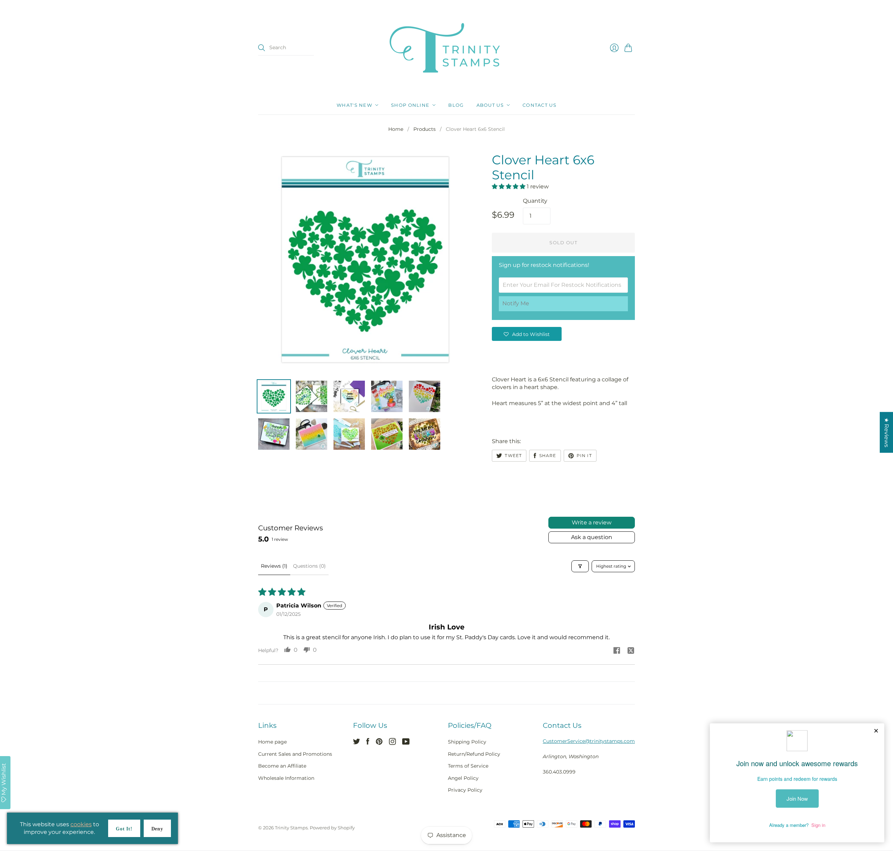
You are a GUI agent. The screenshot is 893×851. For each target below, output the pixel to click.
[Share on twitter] (630, 651)
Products (424, 129)
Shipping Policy (467, 742)
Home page (272, 742)
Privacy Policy (465, 790)
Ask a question (591, 537)
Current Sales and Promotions (295, 754)
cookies (81, 824)
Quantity (535, 200)
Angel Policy (463, 778)
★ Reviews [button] (886, 432)
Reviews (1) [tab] (274, 566)
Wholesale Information (286, 778)
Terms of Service (468, 766)
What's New (354, 105)
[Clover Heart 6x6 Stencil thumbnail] (274, 396)
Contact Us (539, 105)
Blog (456, 105)
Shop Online (410, 105)
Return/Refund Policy (474, 754)
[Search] (261, 47)
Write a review (591, 522)
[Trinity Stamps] (446, 48)
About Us (490, 105)
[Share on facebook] (617, 651)
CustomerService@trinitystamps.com (589, 741)
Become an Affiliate (282, 766)
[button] (509, 186)
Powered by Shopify (332, 827)
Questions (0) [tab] (309, 566)
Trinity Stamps (291, 827)
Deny (157, 828)
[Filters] (580, 566)
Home (395, 129)
